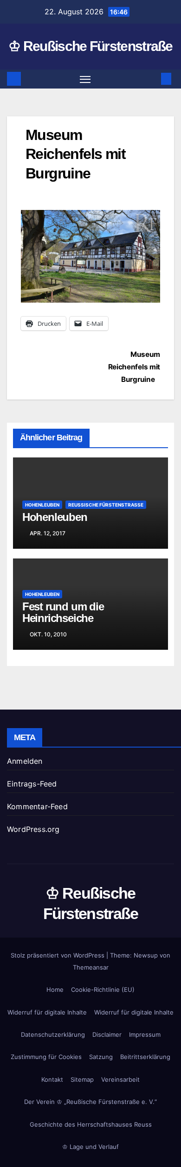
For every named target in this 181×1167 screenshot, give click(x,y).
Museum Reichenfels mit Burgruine (134, 367)
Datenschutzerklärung (53, 1034)
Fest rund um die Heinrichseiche (63, 612)
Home (55, 989)
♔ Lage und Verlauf (90, 1146)
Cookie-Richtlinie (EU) (103, 989)
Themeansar (91, 967)
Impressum (145, 1034)
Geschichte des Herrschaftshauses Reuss (91, 1124)
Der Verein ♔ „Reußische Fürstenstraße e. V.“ (90, 1101)
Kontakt (52, 1079)
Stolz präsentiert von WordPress (58, 955)
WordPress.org (33, 829)
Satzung (101, 1056)
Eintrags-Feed (32, 783)
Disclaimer (107, 1034)
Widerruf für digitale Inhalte (47, 1012)
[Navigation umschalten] (85, 79)
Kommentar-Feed (37, 806)
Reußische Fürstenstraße (105, 504)
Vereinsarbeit (120, 1079)
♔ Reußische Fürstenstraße (90, 46)
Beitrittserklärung (145, 1056)
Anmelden (25, 761)
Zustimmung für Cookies (46, 1056)
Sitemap (82, 1079)
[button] (152, 78)
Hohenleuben (42, 504)
